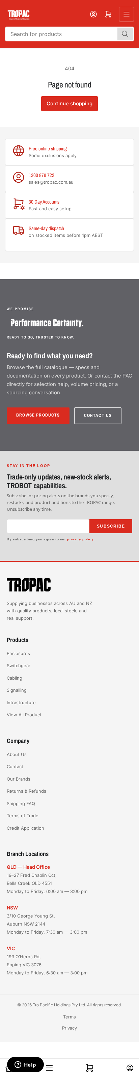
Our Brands (18, 779)
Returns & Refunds (26, 791)
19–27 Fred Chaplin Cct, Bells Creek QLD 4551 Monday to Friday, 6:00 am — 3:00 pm (47, 883)
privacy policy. (80, 539)
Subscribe (111, 526)
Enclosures (18, 653)
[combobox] (69, 34)
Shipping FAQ (21, 803)
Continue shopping (69, 103)
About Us (17, 754)
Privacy (69, 1028)
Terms (69, 1016)
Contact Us (98, 415)
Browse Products (38, 415)
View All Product (24, 714)
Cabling (14, 678)
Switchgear (18, 665)
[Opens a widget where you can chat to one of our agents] (25, 1065)
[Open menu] (126, 14)
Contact (15, 766)
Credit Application (25, 828)
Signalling (17, 690)
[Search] (125, 34)
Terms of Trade (22, 815)
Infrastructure (21, 702)
